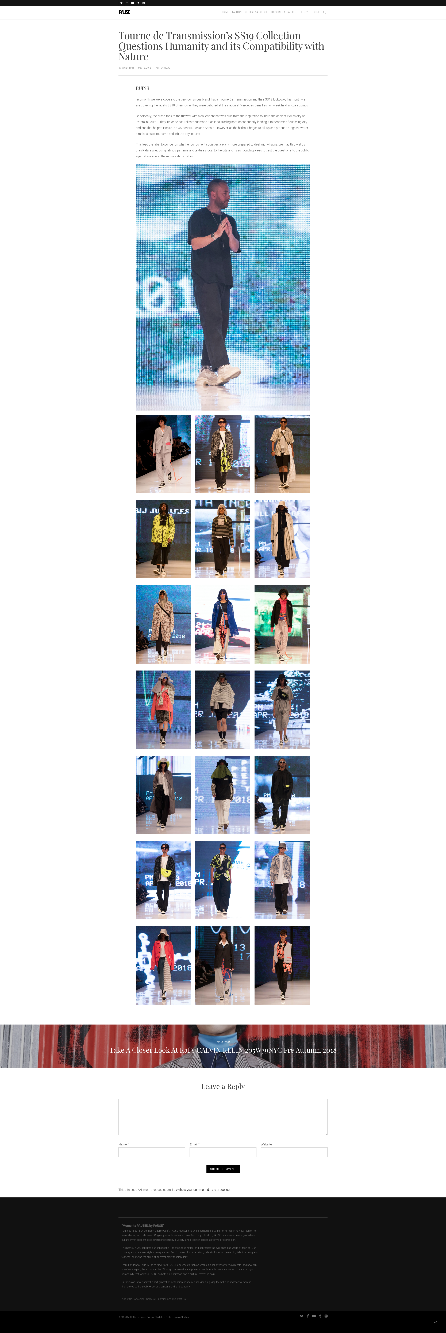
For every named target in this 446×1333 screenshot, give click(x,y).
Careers (150, 1299)
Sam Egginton (127, 68)
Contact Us (179, 1299)
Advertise (139, 1299)
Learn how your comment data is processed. (202, 1189)
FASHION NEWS (162, 68)
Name (123, 1144)
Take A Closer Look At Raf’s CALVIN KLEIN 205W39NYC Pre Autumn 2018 (223, 1046)
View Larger (164, 451)
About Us (125, 1299)
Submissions (164, 1299)
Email (194, 1144)
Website (266, 1144)
